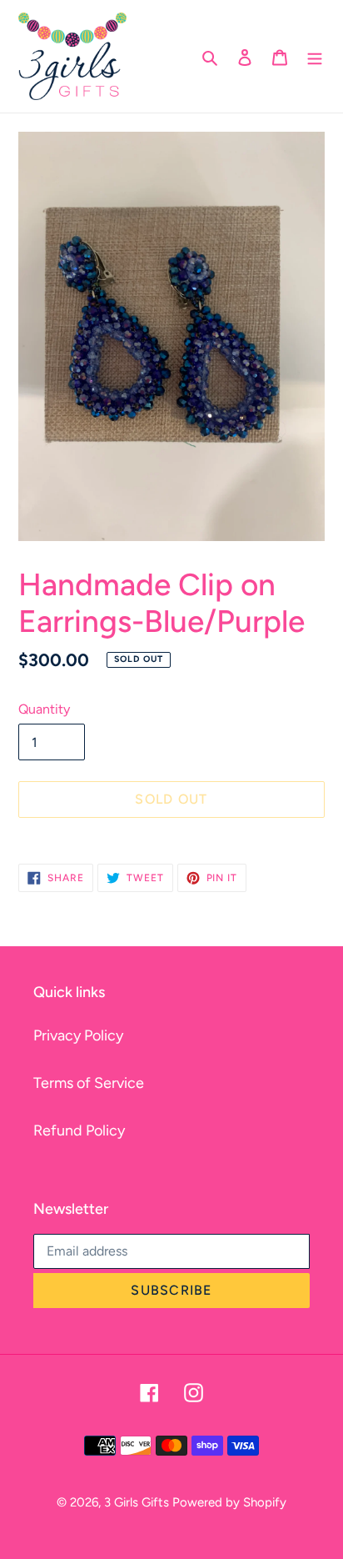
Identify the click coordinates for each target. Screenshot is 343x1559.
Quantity (44, 709)
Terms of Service (88, 1083)
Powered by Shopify (229, 1502)
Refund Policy (79, 1130)
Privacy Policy (78, 1035)
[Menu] (314, 56)
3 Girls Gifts (136, 1502)
